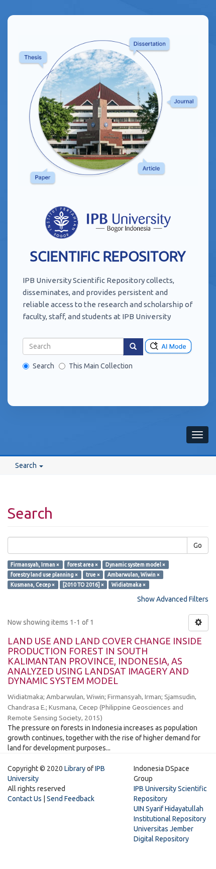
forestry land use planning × (44, 574)
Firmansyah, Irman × (35, 564)
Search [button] (26, 465)
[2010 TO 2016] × (83, 585)
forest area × (82, 564)
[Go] (133, 346)
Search (43, 366)
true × (93, 574)
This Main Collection (101, 366)
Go (197, 545)
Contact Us (25, 799)
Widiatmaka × (129, 585)
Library (74, 768)
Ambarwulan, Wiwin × (133, 574)
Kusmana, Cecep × (33, 585)
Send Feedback (70, 799)
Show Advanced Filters (172, 599)
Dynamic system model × (135, 564)
